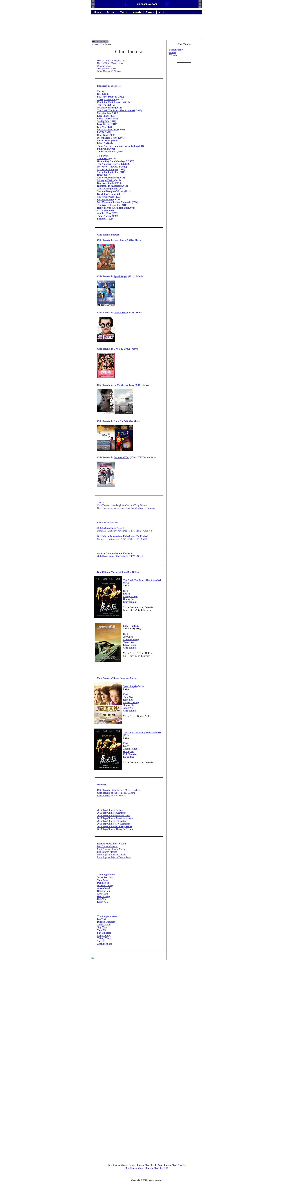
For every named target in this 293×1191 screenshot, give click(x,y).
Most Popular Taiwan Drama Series (114, 857)
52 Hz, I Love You (106, 99)
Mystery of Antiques (107, 169)
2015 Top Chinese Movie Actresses (115, 818)
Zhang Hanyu (130, 596)
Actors (95, 44)
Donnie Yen (103, 882)
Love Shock (103, 116)
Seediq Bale (103, 121)
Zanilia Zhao (103, 924)
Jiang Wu (128, 708)
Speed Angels (104, 118)
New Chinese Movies (117, 1165)
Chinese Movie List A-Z (157, 1168)
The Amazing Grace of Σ (110, 164)
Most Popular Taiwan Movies (111, 854)
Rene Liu (128, 699)
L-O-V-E (101, 127)
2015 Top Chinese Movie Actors (113, 815)
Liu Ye (126, 593)
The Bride (102, 105)
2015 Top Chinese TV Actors (112, 821)
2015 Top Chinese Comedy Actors (114, 826)
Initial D (101, 143)
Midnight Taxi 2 (105, 180)
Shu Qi (100, 941)
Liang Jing (128, 757)
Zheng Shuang (104, 943)
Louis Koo (102, 902)
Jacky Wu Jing (105, 877)
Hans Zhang (103, 896)
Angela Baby (103, 935)
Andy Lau (102, 893)
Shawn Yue (129, 642)
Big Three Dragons (107, 96)
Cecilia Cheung (131, 702)
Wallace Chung (105, 885)
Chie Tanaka (103, 790)
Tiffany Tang (104, 938)
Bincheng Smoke (105, 183)
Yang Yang (102, 880)
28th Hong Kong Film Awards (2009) (116, 556)
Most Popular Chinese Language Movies (117, 678)
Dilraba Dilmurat (106, 922)
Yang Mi (101, 930)
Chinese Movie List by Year (149, 1165)
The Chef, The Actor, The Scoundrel (116, 110)
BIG (99, 94)
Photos (172, 52)
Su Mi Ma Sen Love (107, 129)
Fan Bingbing (104, 932)
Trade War (103, 158)
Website (173, 55)
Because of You (105, 199)
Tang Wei (128, 697)
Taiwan (107, 66)
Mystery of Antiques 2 (108, 166)
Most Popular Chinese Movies (111, 849)
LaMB (100, 132)
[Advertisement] (146, 29)
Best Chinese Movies (107, 846)
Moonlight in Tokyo (107, 137)
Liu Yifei (101, 919)
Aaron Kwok (104, 888)
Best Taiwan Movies (107, 852)
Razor (100, 175)
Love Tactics (103, 124)
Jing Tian (102, 927)
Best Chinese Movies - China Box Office (117, 572)
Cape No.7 (102, 135)
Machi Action (104, 113)
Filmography (176, 49)
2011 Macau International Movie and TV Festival (122, 536)
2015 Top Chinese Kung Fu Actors (115, 829)
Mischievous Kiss (106, 107)
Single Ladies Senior (107, 172)
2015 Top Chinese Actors (110, 810)
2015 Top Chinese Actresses (111, 812)
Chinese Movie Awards (174, 1165)
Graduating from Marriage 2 (112, 161)
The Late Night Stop (107, 188)
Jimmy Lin (128, 705)
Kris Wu (101, 899)
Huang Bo (128, 599)
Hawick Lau (103, 891)
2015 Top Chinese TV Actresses (113, 823)
